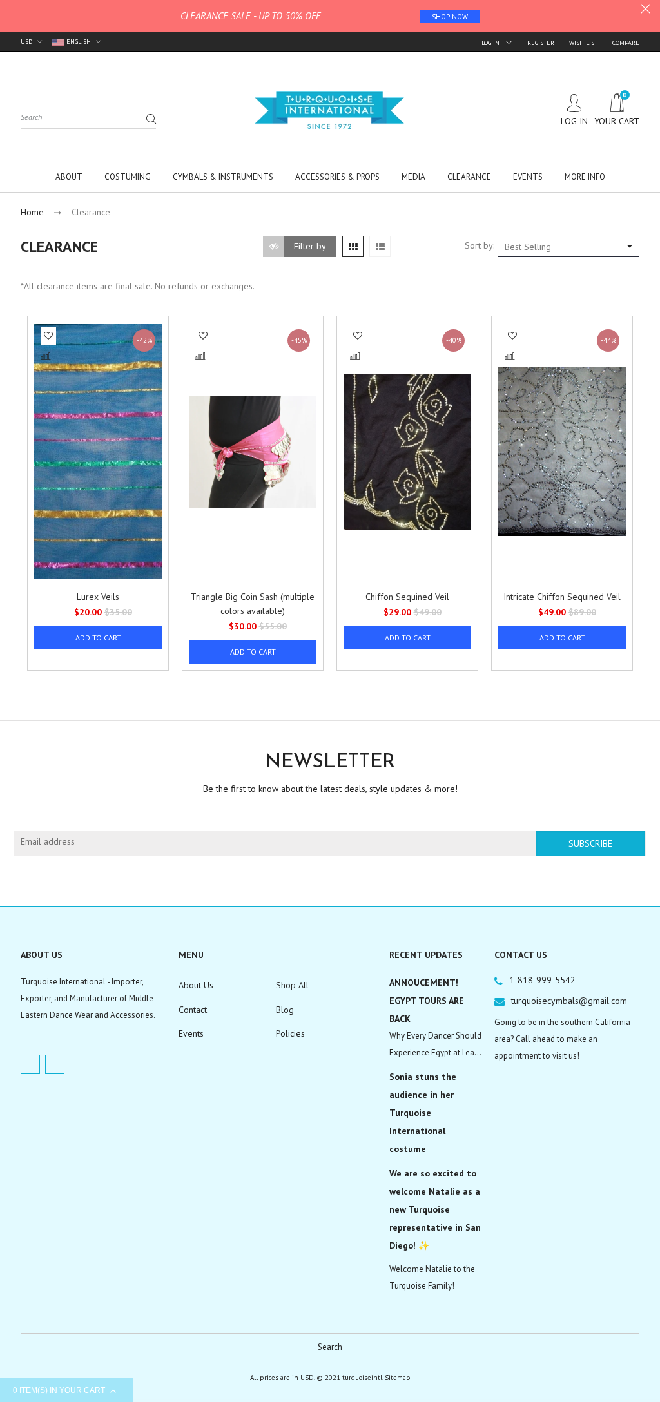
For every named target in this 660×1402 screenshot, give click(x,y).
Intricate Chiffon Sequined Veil (562, 596)
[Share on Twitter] (50, 421)
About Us (196, 985)
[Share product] (49, 382)
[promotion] (645, 10)
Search (330, 1346)
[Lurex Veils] (98, 451)
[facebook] (30, 1064)
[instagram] (54, 1064)
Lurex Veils (98, 596)
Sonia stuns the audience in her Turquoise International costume (422, 1113)
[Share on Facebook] (49, 406)
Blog (285, 1009)
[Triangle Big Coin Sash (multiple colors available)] (252, 452)
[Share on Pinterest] (49, 435)
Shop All (292, 985)
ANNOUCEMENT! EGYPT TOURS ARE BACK (426, 1000)
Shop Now (450, 16)
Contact (193, 1009)
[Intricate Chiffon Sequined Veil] (562, 451)
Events (191, 1033)
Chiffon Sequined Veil (407, 596)
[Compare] (46, 356)
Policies (290, 1033)
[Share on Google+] (49, 448)
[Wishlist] (48, 336)
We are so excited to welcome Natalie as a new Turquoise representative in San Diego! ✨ (435, 1209)
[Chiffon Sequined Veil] (407, 452)
